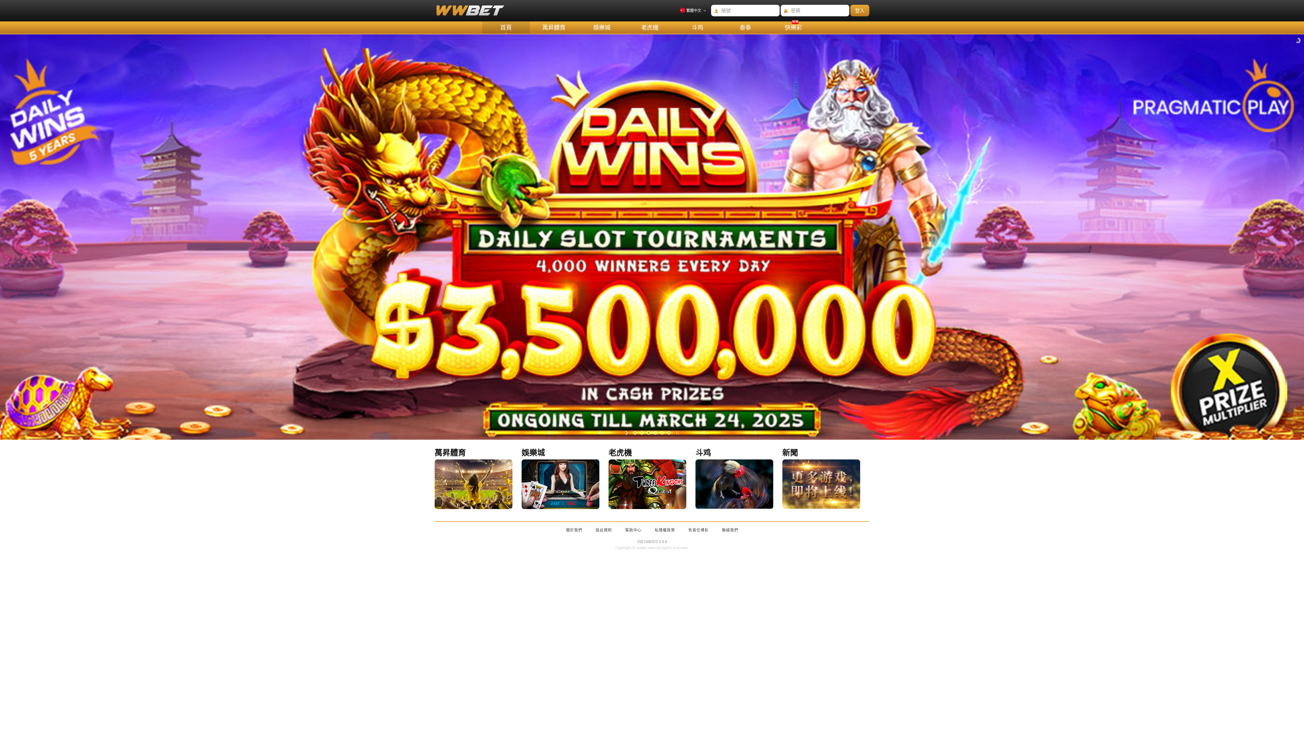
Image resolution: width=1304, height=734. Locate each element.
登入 (860, 10)
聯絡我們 (730, 530)
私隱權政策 (665, 530)
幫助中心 (633, 530)
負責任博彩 (698, 530)
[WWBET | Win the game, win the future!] (466, 14)
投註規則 (604, 530)
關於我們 (574, 530)
